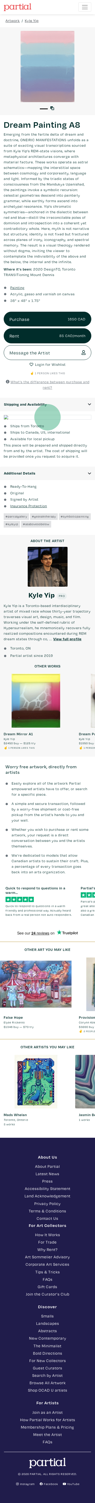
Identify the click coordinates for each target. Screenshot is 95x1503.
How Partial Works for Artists (47, 1419)
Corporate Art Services (47, 1264)
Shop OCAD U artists (47, 1390)
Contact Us (47, 1218)
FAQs (48, 1279)
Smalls (47, 1316)
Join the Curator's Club (47, 1294)
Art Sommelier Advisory (47, 1256)
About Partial (47, 1166)
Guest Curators (47, 1368)
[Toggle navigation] (84, 7)
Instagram (27, 1484)
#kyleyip (12, 524)
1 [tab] (44, 108)
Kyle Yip (32, 20)
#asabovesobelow (36, 524)
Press (47, 1181)
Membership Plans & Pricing (47, 1427)
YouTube (73, 1484)
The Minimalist (47, 1345)
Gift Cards (47, 1286)
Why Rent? (47, 1249)
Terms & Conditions (47, 1210)
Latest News (47, 1173)
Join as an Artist (47, 1412)
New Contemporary (47, 1338)
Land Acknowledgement (47, 1195)
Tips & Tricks (47, 1271)
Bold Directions (47, 1353)
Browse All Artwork (48, 1382)
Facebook (50, 1484)
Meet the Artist (47, 1434)
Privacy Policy (47, 1203)
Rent (48, 336)
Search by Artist (47, 1375)
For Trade (47, 1242)
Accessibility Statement (47, 1188)
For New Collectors (47, 1360)
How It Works (47, 1234)
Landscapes (47, 1323)
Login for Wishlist (50, 364)
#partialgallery (16, 516)
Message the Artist (30, 352)
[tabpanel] (47, 66)
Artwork (13, 20)
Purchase (48, 319)
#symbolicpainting (75, 516)
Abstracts (47, 1330)
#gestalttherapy (44, 516)
